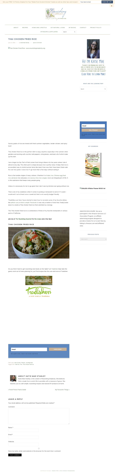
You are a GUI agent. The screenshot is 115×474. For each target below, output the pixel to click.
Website (11, 441)
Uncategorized (29, 362)
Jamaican (14, 178)
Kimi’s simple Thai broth (29, 202)
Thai (21, 364)
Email (10, 434)
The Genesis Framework (67, 470)
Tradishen (54, 269)
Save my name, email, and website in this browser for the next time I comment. (34, 451)
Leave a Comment (37, 42)
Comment (11, 407)
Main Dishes (17, 362)
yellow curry (15, 202)
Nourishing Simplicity (57, 14)
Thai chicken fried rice (28, 364)
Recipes (23, 362)
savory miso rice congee (39, 178)
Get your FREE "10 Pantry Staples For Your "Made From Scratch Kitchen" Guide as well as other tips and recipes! (40, 2)
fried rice (17, 364)
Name (10, 427)
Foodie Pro (55, 470)
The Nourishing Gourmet (23, 219)
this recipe (37, 219)
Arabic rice (49, 175)
